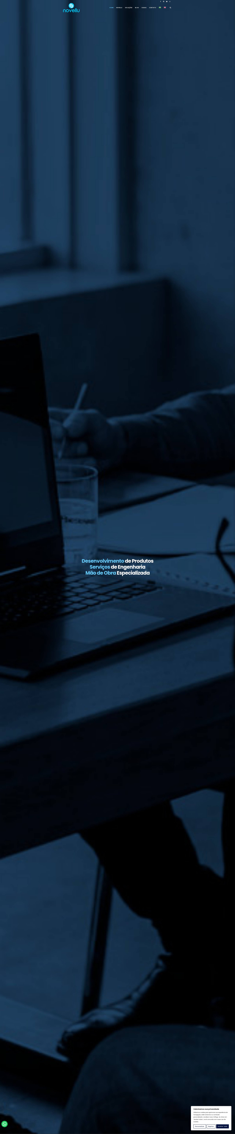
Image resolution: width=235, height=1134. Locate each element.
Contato (152, 8)
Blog (137, 8)
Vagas (144, 8)
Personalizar (199, 1126)
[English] (164, 7)
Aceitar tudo (222, 1126)
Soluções (128, 8)
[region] (211, 1118)
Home (111, 8)
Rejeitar (211, 1126)
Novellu (119, 8)
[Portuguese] (159, 7)
